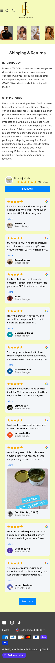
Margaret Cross (24, 333)
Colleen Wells (22, 549)
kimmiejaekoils (22, 178)
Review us (27, 188)
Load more (27, 601)
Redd (17, 297)
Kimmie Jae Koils (20, 649)
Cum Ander (21, 406)
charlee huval (23, 369)
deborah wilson (24, 585)
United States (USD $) (31, 630)
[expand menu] (2, 10)
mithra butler (22, 433)
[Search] (7, 10)
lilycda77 (20, 224)
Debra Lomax (22, 260)
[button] (13, 10)
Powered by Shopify (39, 649)
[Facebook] (4, 623)
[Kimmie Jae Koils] (26, 10)
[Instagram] (12, 623)
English (5, 630)
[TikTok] (20, 622)
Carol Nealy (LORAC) (26, 512)
